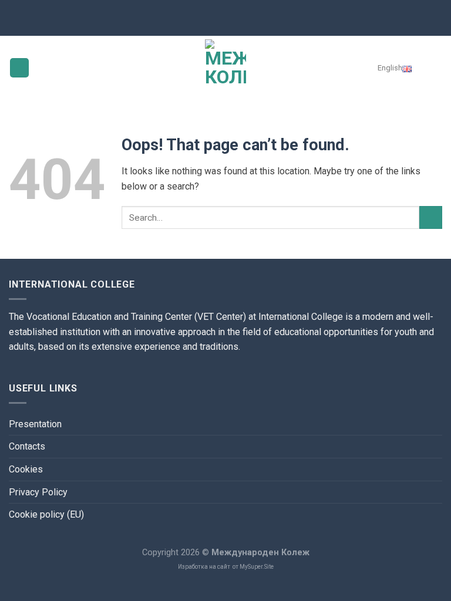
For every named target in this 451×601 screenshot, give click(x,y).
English (390, 67)
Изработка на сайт (204, 566)
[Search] (433, 67)
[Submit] (430, 217)
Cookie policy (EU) (46, 514)
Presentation (35, 424)
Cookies (26, 469)
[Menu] (19, 67)
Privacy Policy (38, 492)
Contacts (27, 446)
